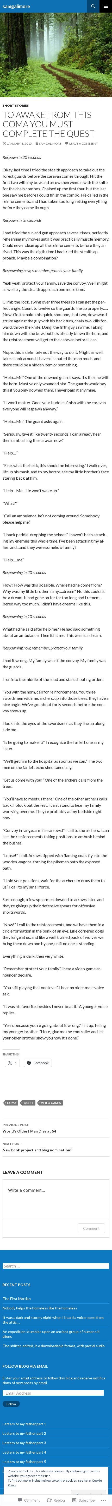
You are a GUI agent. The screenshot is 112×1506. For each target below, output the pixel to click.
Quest (29, 1102)
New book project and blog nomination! (37, 1147)
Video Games (51, 1102)
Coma (11, 1102)
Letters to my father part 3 (24, 1442)
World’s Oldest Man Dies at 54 (29, 1128)
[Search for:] (56, 1266)
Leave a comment (83, 143)
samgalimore (16, 6)
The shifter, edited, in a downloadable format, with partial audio (54, 1346)
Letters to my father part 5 (24, 1461)
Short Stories (16, 105)
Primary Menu (105, 6)
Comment (91, 1228)
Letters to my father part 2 (24, 1433)
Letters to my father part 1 (24, 1424)
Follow (11, 1404)
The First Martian (17, 1298)
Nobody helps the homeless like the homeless (40, 1308)
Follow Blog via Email (25, 1366)
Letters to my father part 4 (24, 1452)
